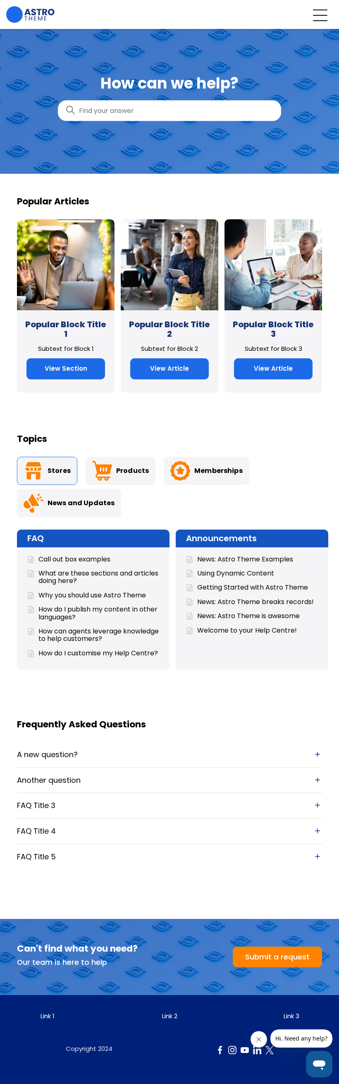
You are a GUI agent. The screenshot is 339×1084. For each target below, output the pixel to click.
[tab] (47, 471)
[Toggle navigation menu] (320, 15)
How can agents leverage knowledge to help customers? (98, 635)
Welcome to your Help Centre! (247, 630)
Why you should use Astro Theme (92, 595)
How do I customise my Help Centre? (98, 653)
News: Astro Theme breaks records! (255, 602)
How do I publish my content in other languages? (98, 613)
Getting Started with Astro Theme (252, 587)
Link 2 (169, 1016)
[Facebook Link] (220, 1050)
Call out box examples (74, 559)
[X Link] (269, 1050)
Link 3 (291, 1016)
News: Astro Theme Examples (245, 559)
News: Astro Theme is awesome (248, 616)
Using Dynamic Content (235, 573)
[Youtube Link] (245, 1050)
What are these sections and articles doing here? (98, 577)
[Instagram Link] (232, 1050)
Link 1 (48, 1016)
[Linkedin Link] (257, 1050)
